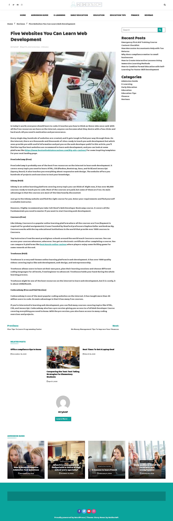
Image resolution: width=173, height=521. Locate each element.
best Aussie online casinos (53, 244)
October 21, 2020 (67, 473)
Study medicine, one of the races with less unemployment (147, 467)
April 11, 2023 (27, 47)
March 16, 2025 (89, 354)
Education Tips (118, 15)
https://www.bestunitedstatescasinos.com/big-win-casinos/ (55, 150)
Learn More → (63, 419)
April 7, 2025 (52, 381)
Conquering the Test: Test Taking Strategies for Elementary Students (63, 374)
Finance (135, 15)
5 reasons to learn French (104, 470)
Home (23, 15)
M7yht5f (15, 47)
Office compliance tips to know (26, 349)
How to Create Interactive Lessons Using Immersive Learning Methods (141, 62)
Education (98, 15)
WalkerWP (113, 517)
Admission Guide (39, 15)
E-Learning (59, 15)
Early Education (79, 15)
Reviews (149, 15)
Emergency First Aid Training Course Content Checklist (139, 44)
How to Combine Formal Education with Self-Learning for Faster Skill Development (143, 68)
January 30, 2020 (147, 473)
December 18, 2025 (19, 354)
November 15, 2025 (27, 473)
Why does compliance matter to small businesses (139, 56)
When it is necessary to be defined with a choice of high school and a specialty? (66, 467)
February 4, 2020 (105, 473)
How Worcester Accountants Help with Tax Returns (142, 50)
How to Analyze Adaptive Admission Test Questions (26, 468)
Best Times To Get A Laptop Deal (98, 349)
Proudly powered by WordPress (69, 517)
